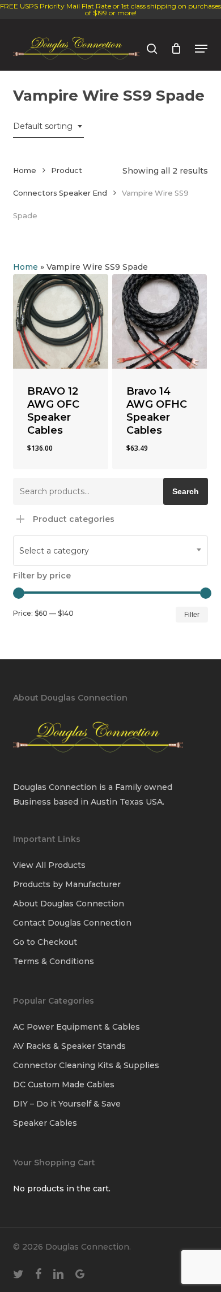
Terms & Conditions (53, 961)
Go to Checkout (45, 942)
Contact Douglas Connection (72, 923)
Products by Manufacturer (67, 884)
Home (24, 170)
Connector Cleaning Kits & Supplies (86, 1065)
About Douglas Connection (68, 903)
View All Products (49, 865)
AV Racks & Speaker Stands (69, 1046)
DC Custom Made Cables (63, 1084)
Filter (191, 615)
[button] (201, 48)
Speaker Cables (45, 1123)
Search (185, 491)
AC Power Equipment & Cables (76, 1027)
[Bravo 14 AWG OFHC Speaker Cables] (159, 321)
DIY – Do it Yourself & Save (67, 1104)
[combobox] (48, 126)
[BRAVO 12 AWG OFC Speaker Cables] (60, 321)
